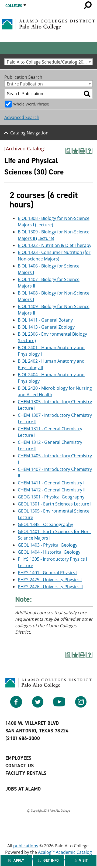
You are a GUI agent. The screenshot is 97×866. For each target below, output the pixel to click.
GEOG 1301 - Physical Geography (51, 497)
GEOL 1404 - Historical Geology (49, 552)
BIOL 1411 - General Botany (45, 320)
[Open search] (88, 5)
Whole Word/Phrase (31, 104)
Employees (18, 758)
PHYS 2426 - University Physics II (50, 587)
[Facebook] (16, 706)
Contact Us (19, 765)
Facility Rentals (26, 773)
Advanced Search (21, 117)
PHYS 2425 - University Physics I (50, 580)
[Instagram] (81, 706)
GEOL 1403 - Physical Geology (47, 545)
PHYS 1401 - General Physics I (47, 573)
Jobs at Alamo (23, 789)
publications (25, 846)
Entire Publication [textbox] (25, 84)
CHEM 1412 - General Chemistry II (51, 490)
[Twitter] (38, 706)
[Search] (87, 94)
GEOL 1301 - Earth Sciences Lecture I (54, 504)
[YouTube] (59, 706)
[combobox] (48, 61)
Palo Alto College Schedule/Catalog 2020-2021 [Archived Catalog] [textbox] (49, 62)
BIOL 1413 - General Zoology (46, 327)
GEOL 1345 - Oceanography (45, 524)
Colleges (13, 5)
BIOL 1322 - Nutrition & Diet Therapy (54, 245)
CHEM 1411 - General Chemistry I (51, 483)
